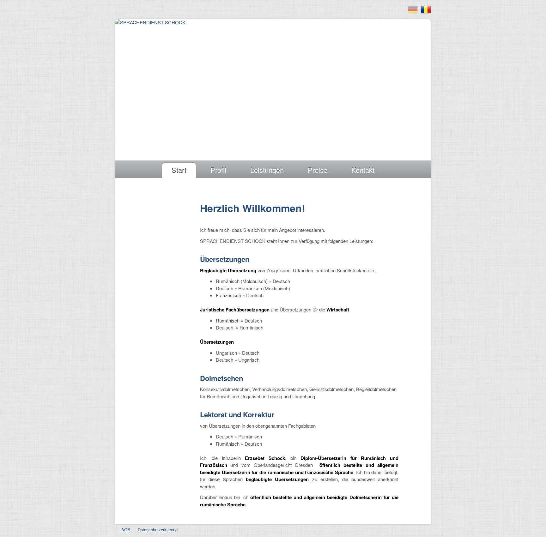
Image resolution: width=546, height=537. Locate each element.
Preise (317, 170)
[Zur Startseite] (150, 23)
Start (179, 170)
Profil (218, 170)
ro (426, 10)
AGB (125, 530)
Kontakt (362, 170)
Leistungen (267, 170)
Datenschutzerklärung (158, 530)
